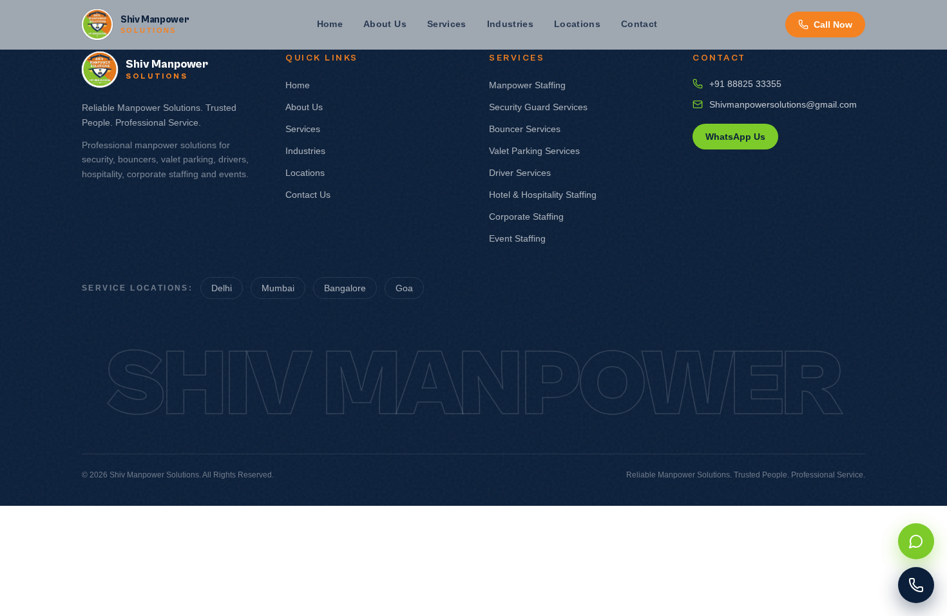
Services (446, 24)
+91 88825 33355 (745, 84)
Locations (577, 24)
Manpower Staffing (527, 85)
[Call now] (916, 585)
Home (330, 24)
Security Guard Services (538, 107)
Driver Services (520, 173)
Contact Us (307, 194)
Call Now (833, 24)
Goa (404, 288)
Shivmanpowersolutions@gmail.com (783, 104)
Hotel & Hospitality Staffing (543, 194)
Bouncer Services (524, 129)
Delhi (221, 288)
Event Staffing (517, 238)
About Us (385, 24)
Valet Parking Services (534, 151)
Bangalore (345, 288)
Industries (510, 24)
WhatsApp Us (735, 136)
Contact (639, 24)
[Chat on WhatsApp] (916, 541)
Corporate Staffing (526, 216)
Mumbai (278, 288)
